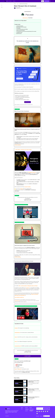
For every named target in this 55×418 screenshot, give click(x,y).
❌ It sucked (17, 366)
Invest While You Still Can (19, 297)
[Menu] (50, 1)
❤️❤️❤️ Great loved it (19, 364)
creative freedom (28, 186)
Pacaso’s (27, 287)
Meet (17, 149)
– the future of (22, 149)
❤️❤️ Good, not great (19, 365)
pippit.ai (21, 188)
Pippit (19, 149)
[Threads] (37, 413)
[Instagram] (47, 411)
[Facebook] (45, 411)
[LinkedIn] (39, 411)
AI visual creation (28, 149)
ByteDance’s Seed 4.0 (32, 172)
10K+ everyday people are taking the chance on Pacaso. (28, 285)
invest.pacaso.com (17, 300)
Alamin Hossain (18, 7)
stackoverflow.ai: (17, 332)
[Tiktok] (43, 411)
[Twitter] (37, 411)
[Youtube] (41, 411)
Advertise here (25, 17)
